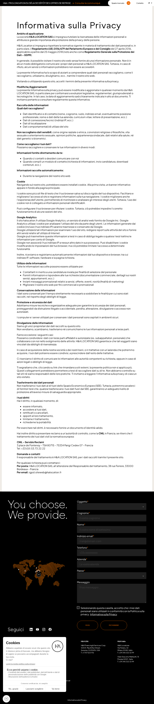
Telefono (82, 547)
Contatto (139, 3)
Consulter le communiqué (87, 3)
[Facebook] (50, 629)
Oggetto (82, 501)
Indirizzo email (85, 536)
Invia (87, 625)
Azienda (81, 559)
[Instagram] (43, 629)
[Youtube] (37, 629)
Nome (80, 524)
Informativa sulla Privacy (103, 614)
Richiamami (114, 625)
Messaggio (83, 582)
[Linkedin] (31, 629)
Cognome (83, 513)
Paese (80, 570)
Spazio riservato (118, 3)
